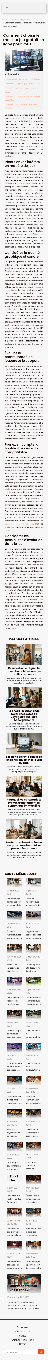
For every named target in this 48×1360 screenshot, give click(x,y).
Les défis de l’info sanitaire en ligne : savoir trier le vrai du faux (24, 760)
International (22, 1331)
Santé (22, 1335)
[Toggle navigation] (7, 8)
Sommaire (13, 74)
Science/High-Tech (21, 19)
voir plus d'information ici (19, 523)
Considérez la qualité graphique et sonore (23, 84)
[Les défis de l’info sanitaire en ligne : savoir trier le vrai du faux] (24, 743)
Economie (23, 1327)
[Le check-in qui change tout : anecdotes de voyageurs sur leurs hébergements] (24, 697)
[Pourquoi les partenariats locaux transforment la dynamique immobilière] (24, 786)
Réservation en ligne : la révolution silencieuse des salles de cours (24, 671)
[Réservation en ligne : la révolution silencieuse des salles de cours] (24, 654)
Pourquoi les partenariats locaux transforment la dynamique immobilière (24, 803)
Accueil (5, 19)
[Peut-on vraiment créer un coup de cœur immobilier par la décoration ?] (24, 829)
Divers (22, 1344)
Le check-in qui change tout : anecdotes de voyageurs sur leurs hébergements (24, 715)
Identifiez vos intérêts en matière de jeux (23, 79)
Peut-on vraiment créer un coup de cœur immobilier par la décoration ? (24, 845)
